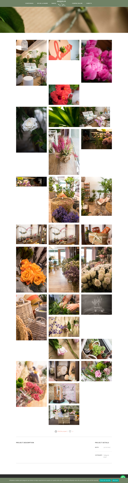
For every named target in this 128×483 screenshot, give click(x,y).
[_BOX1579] (31, 384)
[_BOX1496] (64, 235)
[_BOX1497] (96, 235)
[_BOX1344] (31, 63)
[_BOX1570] (96, 349)
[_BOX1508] (64, 270)
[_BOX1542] (96, 304)
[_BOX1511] (96, 270)
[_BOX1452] (64, 152)
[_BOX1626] (64, 393)
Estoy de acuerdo (105, 480)
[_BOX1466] (96, 139)
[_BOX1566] (64, 349)
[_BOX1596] (64, 371)
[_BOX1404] (64, 95)
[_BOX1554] (64, 327)
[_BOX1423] (64, 117)
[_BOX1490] (96, 196)
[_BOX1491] (31, 234)
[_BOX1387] (96, 61)
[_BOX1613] (96, 371)
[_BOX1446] (94, 117)
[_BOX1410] (31, 130)
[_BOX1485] (64, 200)
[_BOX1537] (64, 304)
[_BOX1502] (31, 270)
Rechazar (115, 480)
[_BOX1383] (64, 50)
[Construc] (64, 415)
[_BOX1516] (31, 317)
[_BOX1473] (31, 182)
